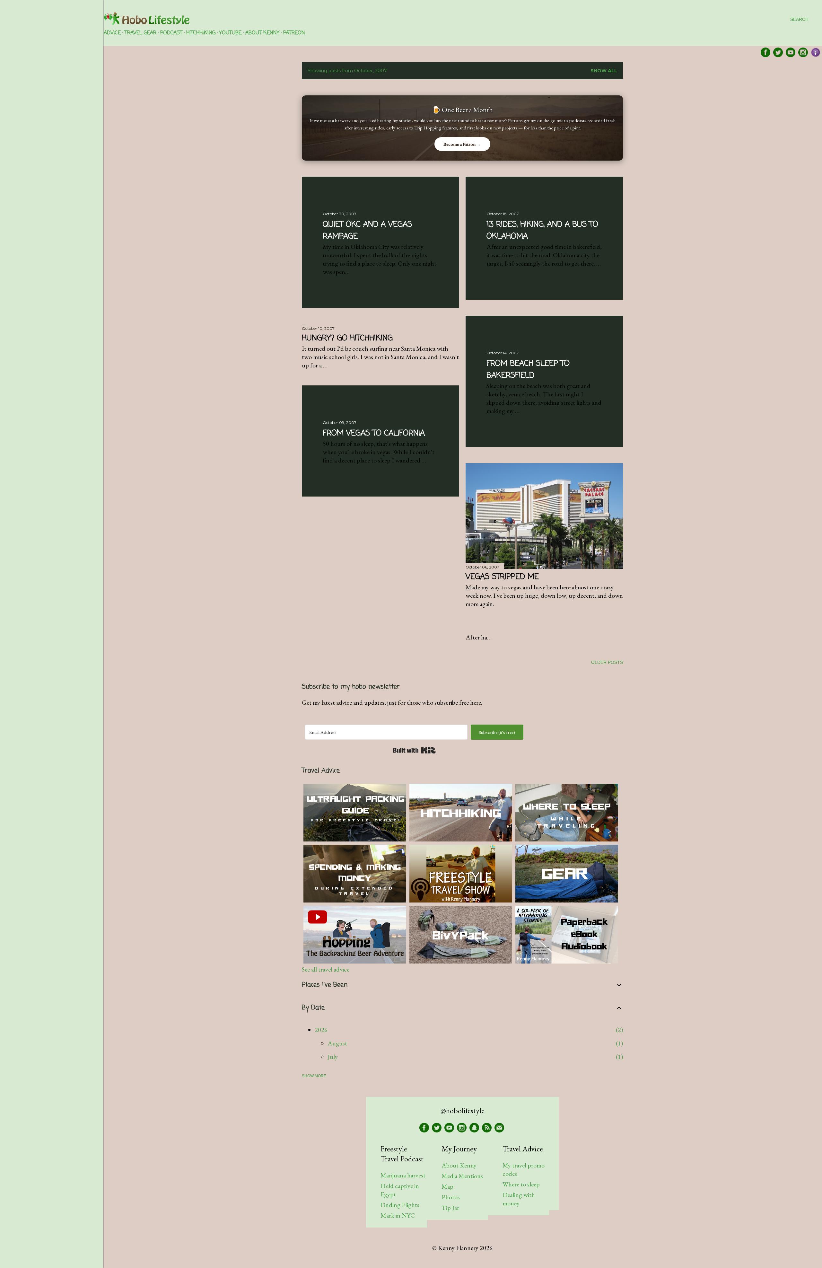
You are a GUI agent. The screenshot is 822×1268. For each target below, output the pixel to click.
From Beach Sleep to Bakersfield (528, 370)
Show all (603, 71)
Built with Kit (414, 750)
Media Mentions (462, 1176)
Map (447, 1186)
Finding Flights (399, 1205)
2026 (321, 1030)
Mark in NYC (397, 1215)
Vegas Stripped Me (502, 577)
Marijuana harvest (402, 1175)
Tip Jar (450, 1207)
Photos (451, 1197)
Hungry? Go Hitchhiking (347, 338)
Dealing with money (519, 1199)
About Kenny (262, 33)
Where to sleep (521, 1184)
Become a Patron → (462, 144)
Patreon (294, 33)
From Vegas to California (374, 433)
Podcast (171, 33)
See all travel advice (325, 969)
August (337, 1043)
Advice (112, 33)
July (333, 1056)
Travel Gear (140, 33)
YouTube (230, 33)
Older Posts (607, 662)
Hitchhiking (200, 33)
